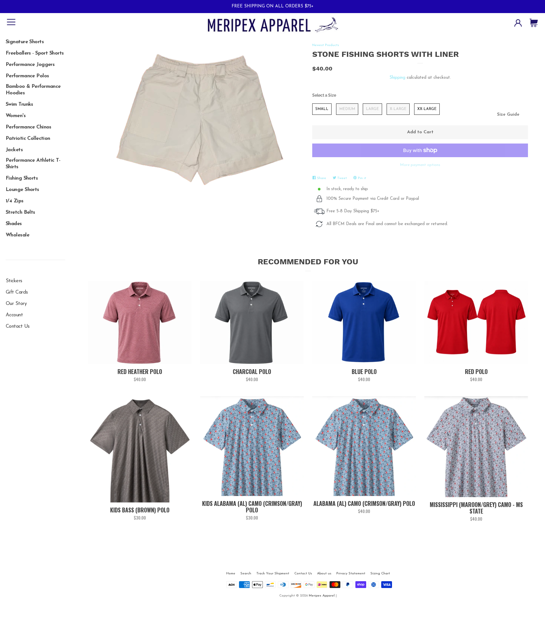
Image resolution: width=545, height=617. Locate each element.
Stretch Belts (20, 212)
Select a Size (324, 95)
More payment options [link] (420, 165)
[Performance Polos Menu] (35, 74)
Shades (14, 224)
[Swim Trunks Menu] (35, 102)
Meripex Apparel (322, 595)
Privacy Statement (350, 573)
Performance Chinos (28, 127)
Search (245, 573)
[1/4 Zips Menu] (35, 199)
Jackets (14, 150)
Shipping (397, 78)
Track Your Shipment (272, 573)
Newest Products (325, 45)
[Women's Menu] (35, 114)
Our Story (16, 303)
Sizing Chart (380, 573)
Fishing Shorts (22, 178)
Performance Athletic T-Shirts (33, 164)
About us (324, 573)
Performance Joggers (30, 64)
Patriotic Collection (28, 138)
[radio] (322, 109)
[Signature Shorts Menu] (35, 40)
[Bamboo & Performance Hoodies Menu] (35, 85)
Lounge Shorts (22, 189)
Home (230, 573)
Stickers (14, 281)
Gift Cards (17, 292)
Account (14, 315)
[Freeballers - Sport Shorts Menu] (35, 51)
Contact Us (18, 326)
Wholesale (17, 235)
